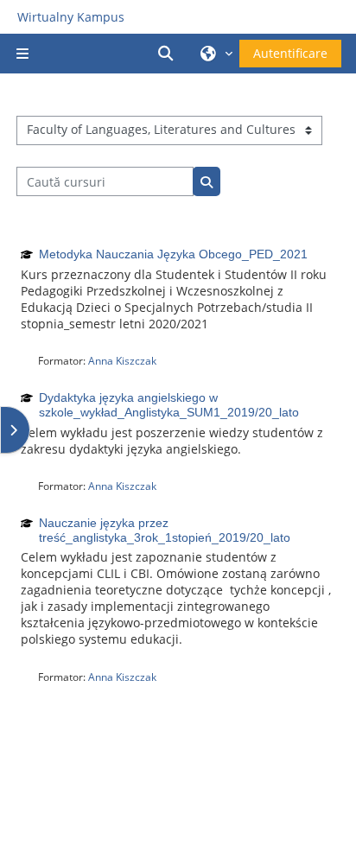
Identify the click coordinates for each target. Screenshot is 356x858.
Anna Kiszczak (122, 360)
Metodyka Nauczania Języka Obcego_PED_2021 (173, 254)
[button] (168, 53)
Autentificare (290, 53)
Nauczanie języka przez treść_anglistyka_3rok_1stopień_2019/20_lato (164, 530)
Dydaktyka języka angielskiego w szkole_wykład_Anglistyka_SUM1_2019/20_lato (169, 405)
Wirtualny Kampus (70, 17)
